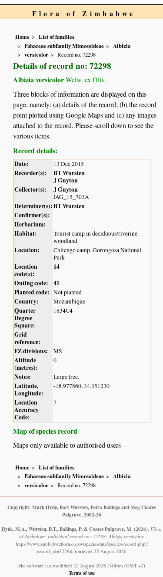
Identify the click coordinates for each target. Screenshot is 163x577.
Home (22, 36)
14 (56, 266)
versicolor (36, 54)
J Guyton (65, 180)
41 (56, 283)
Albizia (121, 46)
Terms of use (82, 573)
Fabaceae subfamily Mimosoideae (64, 46)
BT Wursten (69, 173)
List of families (56, 36)
